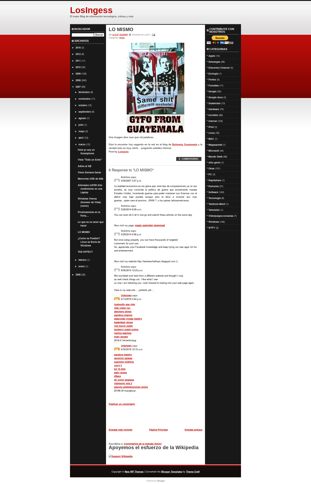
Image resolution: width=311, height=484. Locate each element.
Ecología (213, 73)
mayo (81, 131)
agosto (82, 118)
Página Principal (158, 429)
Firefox (212, 79)
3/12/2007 (123, 35)
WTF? (211, 227)
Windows (213, 221)
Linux (211, 133)
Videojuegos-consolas (220, 215)
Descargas (214, 61)
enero (81, 266)
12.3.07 (115, 35)
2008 (78, 80)
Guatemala (214, 103)
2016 (78, 47)
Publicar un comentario (122, 404)
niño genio (214, 162)
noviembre (84, 98)
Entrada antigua (193, 429)
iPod (211, 127)
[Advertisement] (151, 417)
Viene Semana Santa (89, 172)
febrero (82, 259)
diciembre (84, 92)
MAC (211, 138)
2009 (78, 73)
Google (212, 91)
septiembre (84, 111)
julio (81, 124)
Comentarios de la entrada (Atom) (143, 443)
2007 (78, 86)
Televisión (214, 210)
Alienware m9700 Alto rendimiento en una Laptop (90, 188)
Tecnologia (214, 198)
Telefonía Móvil (216, 204)
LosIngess (91, 10)
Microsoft (213, 150)
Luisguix (123, 151)
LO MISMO (84, 232)
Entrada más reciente (120, 429)
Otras (122, 38)
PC (210, 174)
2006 (78, 274)
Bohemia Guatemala (184, 144)
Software (213, 192)
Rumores (213, 186)
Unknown (126, 295)
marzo (81, 144)
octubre (82, 105)
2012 (78, 54)
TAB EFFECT (85, 251)
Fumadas (213, 85)
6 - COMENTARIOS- (189, 159)
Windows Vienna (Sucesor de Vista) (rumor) (89, 202)
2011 (78, 60)
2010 (78, 67)
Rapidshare (214, 180)
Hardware (213, 109)
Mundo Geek (215, 156)
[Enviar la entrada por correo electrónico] (153, 35)
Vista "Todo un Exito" (90, 159)
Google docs (215, 97)
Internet (212, 121)
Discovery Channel (219, 67)
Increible (213, 115)
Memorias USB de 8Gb (90, 178)
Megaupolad (215, 144)
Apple (211, 55)
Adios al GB (84, 166)
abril (81, 137)
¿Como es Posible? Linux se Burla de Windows (89, 242)
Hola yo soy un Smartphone (86, 151)
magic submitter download (150, 225)
